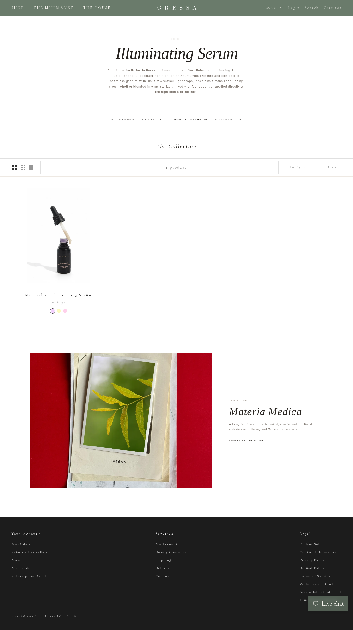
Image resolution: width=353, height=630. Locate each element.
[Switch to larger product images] (14, 167)
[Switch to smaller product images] (23, 167)
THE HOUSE (96, 8)
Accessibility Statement (320, 592)
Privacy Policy (312, 560)
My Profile (21, 568)
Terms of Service (315, 576)
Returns (163, 568)
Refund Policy (312, 568)
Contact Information (318, 552)
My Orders (21, 544)
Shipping (164, 560)
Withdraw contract (317, 584)
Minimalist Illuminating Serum (58, 295)
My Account (166, 544)
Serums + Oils (122, 119)
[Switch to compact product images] (31, 167)
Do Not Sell (310, 544)
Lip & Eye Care (154, 119)
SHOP (18, 8)
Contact (163, 576)
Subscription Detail (29, 576)
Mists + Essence (228, 119)
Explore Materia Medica (246, 440)
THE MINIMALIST (54, 8)
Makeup (19, 560)
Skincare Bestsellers (30, 552)
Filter (332, 167)
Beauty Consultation (174, 552)
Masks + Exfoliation (190, 119)
